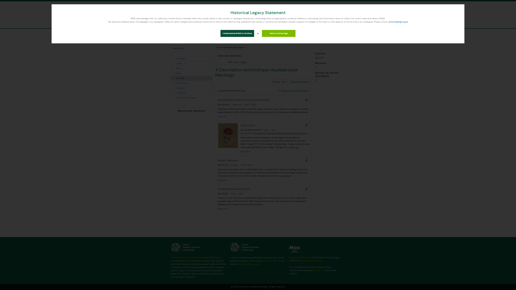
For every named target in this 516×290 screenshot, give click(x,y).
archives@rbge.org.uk (398, 22)
